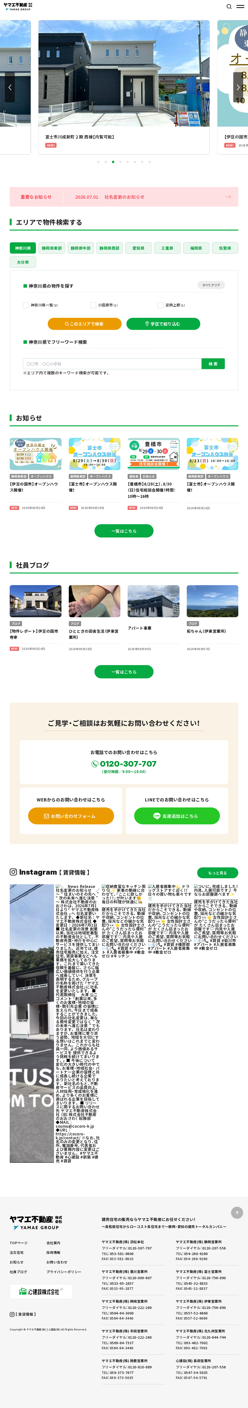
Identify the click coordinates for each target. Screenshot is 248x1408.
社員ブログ (18, 1271)
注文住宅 (17, 1252)
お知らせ (17, 1262)
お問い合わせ (57, 1262)
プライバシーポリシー (64, 1271)
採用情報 (53, 1252)
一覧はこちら (124, 531)
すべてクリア (211, 285)
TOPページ (19, 1242)
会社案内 (53, 1242)
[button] (10, 87)
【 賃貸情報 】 (25, 1314)
